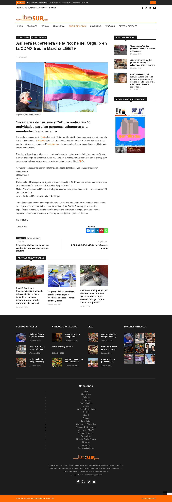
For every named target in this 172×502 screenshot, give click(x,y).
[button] (151, 2)
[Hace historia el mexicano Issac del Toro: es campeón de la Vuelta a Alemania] (150, 363)
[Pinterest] (101, 230)
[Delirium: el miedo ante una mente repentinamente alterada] (93, 350)
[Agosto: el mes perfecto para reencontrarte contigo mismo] (93, 363)
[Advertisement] (133, 175)
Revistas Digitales (128, 26)
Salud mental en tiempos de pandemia (72, 336)
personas (42, 141)
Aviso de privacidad (149, 498)
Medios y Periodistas (86, 409)
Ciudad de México (77, 26)
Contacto (52, 8)
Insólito (86, 406)
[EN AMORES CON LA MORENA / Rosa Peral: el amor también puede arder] (150, 352)
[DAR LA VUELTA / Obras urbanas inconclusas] (21, 350)
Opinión (45, 26)
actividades (52, 144)
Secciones (32, 26)
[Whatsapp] (106, 230)
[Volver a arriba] (165, 493)
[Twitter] (92, 230)
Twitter (43, 137)
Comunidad (95, 26)
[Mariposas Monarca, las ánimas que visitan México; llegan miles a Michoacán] (57, 363)
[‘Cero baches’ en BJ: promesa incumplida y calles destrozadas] (121, 50)
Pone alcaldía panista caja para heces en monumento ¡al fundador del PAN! (57, 3)
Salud (86, 415)
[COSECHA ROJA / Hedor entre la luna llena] (128, 352)
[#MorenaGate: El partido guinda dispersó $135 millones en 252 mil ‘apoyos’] (121, 64)
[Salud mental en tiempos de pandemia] (57, 338)
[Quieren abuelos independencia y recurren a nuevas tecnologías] (21, 363)
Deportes (86, 400)
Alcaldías (86, 442)
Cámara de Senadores (86, 427)
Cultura (86, 397)
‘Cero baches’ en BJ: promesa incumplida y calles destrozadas (142, 48)
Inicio (20, 26)
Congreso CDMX (86, 430)
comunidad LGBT (34, 238)
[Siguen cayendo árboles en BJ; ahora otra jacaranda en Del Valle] (139, 352)
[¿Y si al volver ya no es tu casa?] (139, 363)
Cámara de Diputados (86, 424)
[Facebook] (88, 230)
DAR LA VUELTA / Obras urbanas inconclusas (37, 349)
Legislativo (59, 26)
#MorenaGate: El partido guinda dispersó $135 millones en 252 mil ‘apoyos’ (142, 62)
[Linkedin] (97, 230)
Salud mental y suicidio (62, 347)
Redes (86, 412)
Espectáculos (86, 403)
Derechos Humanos (39, 37)
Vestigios (110, 26)
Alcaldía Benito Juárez (86, 439)
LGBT (80, 161)
